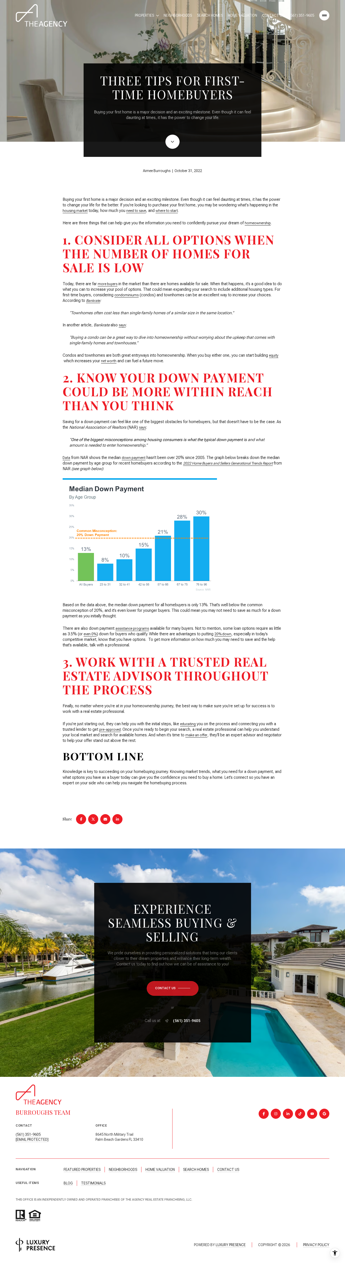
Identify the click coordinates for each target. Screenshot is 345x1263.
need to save (136, 211)
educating (188, 724)
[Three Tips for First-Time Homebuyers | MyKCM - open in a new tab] (140, 536)
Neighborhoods (178, 15)
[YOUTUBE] (312, 1114)
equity (273, 355)
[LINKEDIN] (288, 1114)
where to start (167, 211)
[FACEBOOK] (264, 1114)
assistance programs (132, 628)
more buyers (107, 284)
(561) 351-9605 (301, 15)
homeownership (258, 223)
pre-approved (110, 729)
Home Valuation (242, 15)
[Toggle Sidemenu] (324, 15)
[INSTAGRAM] (276, 1114)
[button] (173, 988)
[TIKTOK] (300, 1114)
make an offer (196, 735)
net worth (108, 361)
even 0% (90, 634)
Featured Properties (82, 1170)
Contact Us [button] (228, 1170)
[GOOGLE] (324, 1114)
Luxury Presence (231, 1245)
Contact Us (273, 15)
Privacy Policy (316, 1245)
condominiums (126, 295)
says (122, 325)
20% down (222, 634)
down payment (133, 458)
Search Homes (210, 15)
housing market (75, 211)
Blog (68, 1183)
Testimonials (93, 1183)
